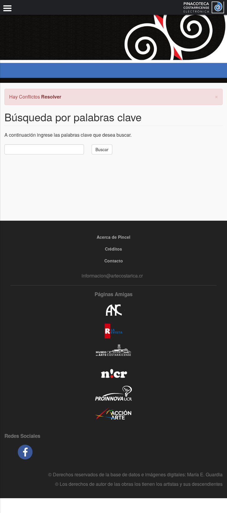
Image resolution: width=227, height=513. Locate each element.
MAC (113, 351)
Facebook (25, 452)
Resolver (51, 96)
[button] (216, 96)
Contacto (113, 261)
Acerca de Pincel (113, 237)
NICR (113, 372)
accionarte (113, 413)
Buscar (101, 149)
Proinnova (113, 393)
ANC (113, 310)
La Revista (113, 331)
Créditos (113, 249)
